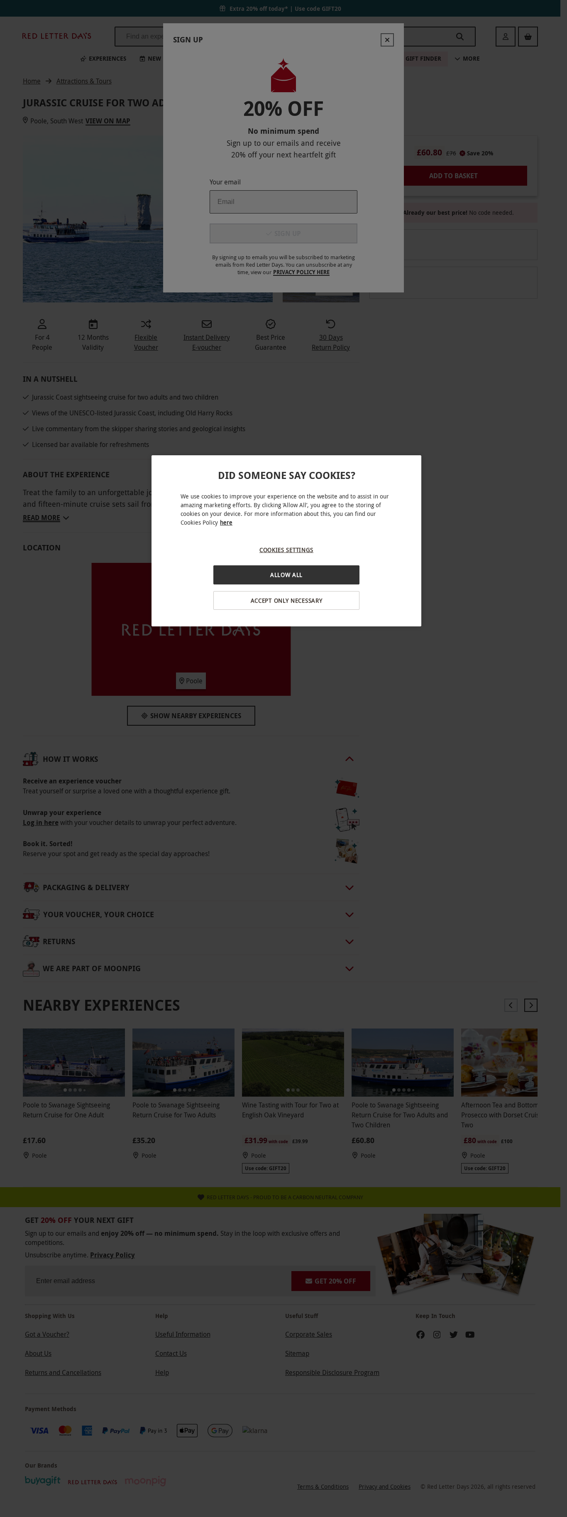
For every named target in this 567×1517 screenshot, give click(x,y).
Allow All (286, 575)
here (226, 522)
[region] (286, 541)
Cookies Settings (286, 550)
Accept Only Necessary (287, 600)
